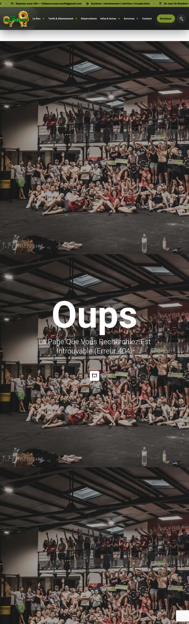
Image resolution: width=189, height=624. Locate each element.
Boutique (166, 18)
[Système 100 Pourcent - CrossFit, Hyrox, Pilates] (16, 18)
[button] (95, 405)
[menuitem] (38, 18)
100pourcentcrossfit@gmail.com (61, 3)
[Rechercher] (181, 18)
